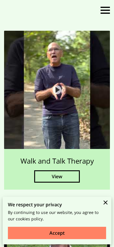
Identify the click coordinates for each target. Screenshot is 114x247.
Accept (57, 233)
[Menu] (105, 10)
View (57, 176)
